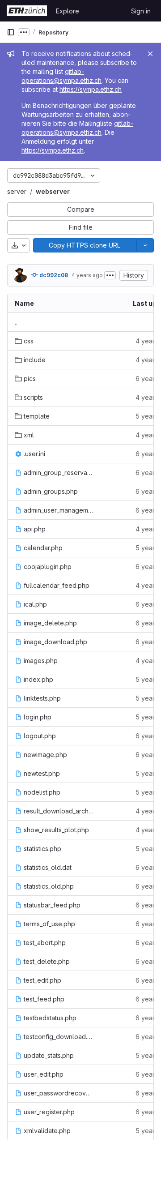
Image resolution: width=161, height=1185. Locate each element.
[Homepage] (27, 11)
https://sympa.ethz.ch (90, 89)
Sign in (141, 11)
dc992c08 (53, 275)
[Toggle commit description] (110, 275)
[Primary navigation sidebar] (11, 32)
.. (16, 322)
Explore (67, 11)
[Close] (150, 53)
